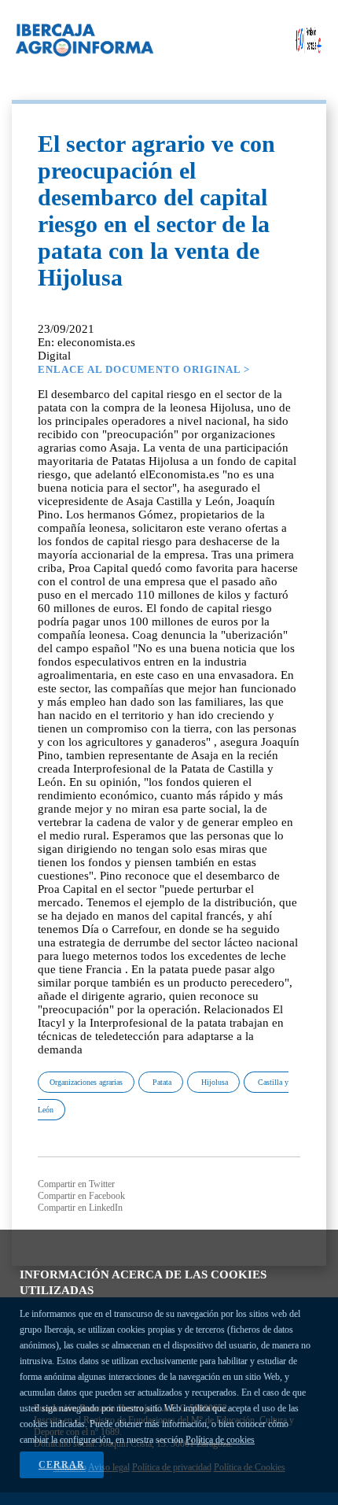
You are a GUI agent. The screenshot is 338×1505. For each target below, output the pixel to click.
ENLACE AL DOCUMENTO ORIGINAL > (144, 369)
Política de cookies (220, 1439)
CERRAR (62, 1464)
